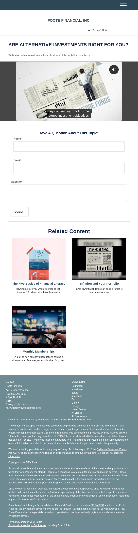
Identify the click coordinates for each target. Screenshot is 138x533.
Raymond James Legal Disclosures (27, 525)
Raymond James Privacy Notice (25, 521)
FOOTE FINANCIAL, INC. (69, 20)
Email (17, 160)
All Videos (77, 412)
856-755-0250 (100, 30)
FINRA (94, 505)
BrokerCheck (84, 419)
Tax (73, 399)
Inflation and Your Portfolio (99, 283)
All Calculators (79, 416)
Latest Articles (79, 409)
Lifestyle (76, 406)
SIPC (101, 505)
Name (17, 138)
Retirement (77, 385)
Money (75, 402)
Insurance (77, 396)
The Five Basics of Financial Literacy (38, 283)
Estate (75, 392)
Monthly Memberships (39, 351)
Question (17, 181)
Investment (77, 389)
